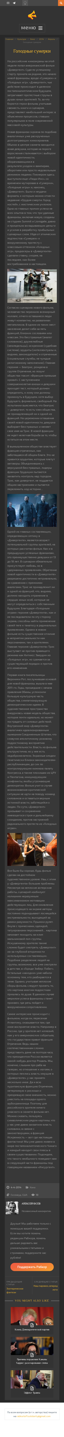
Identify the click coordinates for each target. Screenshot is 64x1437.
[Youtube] (8, 3)
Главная (9, 39)
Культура (21, 39)
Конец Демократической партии (32, 1329)
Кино (32, 39)
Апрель (51, 39)
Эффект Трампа (32, 1392)
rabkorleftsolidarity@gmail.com (34, 1416)
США (24, 1194)
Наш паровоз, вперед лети (46, 1287)
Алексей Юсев (31, 1203)
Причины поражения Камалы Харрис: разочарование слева (32, 1361)
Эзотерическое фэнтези (14, 1290)
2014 (41, 39)
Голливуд (16, 1194)
